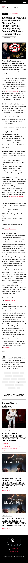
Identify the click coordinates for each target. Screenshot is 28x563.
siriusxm (12, 382)
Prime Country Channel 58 (12, 91)
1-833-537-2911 (15, 549)
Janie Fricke (15, 446)
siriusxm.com (7, 347)
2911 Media (12, 2)
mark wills (6, 379)
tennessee (11, 388)
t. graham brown (9, 385)
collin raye (15, 373)
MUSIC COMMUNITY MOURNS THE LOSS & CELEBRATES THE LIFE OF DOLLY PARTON (14, 437)
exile (22, 373)
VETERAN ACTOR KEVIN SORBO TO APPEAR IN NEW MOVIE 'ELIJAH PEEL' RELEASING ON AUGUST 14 (14, 522)
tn (18, 388)
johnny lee (8, 376)
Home (3, 6)
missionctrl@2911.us (15, 551)
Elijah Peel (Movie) (6, 490)
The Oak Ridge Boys (6, 446)
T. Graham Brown (14, 13)
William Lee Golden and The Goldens (10, 445)
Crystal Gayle (13, 448)
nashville (14, 379)
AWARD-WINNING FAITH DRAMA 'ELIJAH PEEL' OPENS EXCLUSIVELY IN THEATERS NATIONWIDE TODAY (13, 483)
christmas (7, 373)
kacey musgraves (18, 376)
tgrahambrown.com (10, 229)
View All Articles (14, 395)
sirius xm (5, 382)
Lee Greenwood (5, 448)
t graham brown (21, 382)
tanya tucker (19, 385)
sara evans (21, 379)
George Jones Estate (7, 450)
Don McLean (5, 443)
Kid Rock (21, 446)
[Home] (14, 542)
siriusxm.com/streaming (16, 196)
